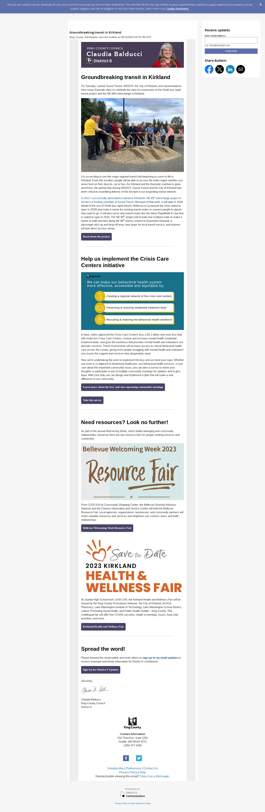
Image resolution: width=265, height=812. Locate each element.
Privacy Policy (128, 772)
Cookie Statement (177, 8)
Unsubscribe (115, 768)
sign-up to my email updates (160, 657)
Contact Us (150, 768)
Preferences (133, 768)
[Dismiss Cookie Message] (260, 3)
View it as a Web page (154, 776)
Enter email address (215, 36)
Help (143, 772)
